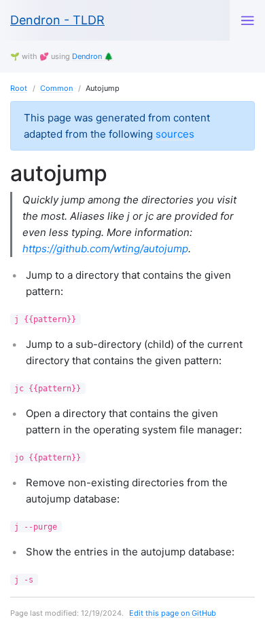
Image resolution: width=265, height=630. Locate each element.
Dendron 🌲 (92, 56)
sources (175, 133)
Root (18, 88)
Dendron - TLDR (57, 20)
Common (56, 88)
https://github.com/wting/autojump (105, 248)
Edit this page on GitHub (172, 613)
